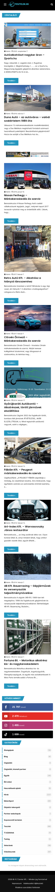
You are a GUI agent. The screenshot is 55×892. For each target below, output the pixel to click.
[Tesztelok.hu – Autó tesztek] (18, 4)
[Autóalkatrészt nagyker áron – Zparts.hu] (27, 36)
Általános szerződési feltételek (27, 887)
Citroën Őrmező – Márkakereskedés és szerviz (22, 339)
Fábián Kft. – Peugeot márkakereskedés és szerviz (22, 471)
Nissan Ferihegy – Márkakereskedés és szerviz (22, 197)
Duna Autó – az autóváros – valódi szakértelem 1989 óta (27, 119)
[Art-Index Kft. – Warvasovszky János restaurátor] (27, 510)
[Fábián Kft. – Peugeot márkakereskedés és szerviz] (27, 450)
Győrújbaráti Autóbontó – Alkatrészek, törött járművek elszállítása (22, 407)
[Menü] (5, 5)
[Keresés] (52, 5)
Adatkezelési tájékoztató (33, 883)
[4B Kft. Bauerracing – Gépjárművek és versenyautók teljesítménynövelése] (27, 567)
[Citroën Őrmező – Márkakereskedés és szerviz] (27, 318)
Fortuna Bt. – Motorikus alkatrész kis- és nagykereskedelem (25, 662)
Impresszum (17, 883)
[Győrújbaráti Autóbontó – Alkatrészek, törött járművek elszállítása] (27, 382)
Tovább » (11, 80)
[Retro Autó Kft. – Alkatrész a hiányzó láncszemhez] (27, 248)
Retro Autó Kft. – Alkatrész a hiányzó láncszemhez (22, 279)
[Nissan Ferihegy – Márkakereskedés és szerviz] (27, 176)
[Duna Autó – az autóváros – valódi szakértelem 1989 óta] (27, 98)
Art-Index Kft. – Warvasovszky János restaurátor (24, 528)
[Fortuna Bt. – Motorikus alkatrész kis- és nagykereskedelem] (27, 637)
